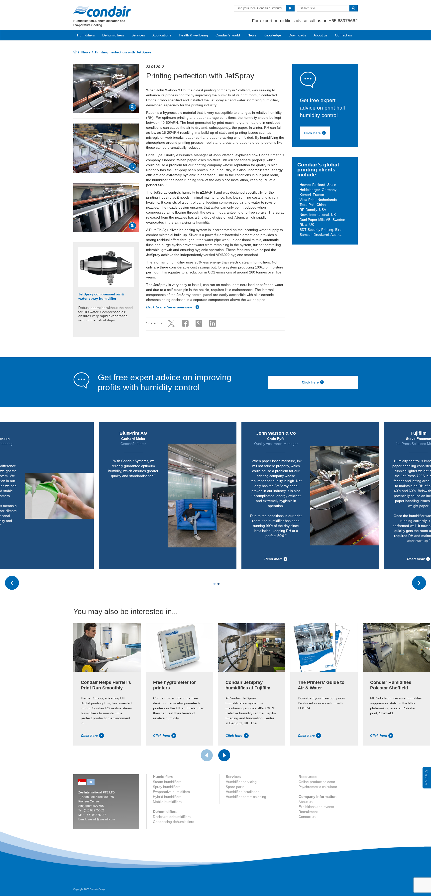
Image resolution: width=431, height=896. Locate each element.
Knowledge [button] (272, 35)
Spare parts (235, 787)
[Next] (224, 755)
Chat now (427, 777)
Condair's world (228, 35)
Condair (102, 11)
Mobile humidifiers (167, 802)
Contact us (343, 35)
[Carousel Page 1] (215, 584)
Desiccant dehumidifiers (172, 817)
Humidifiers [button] (86, 35)
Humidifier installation (242, 792)
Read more (273, 559)
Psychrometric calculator (318, 787)
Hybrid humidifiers (167, 797)
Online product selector (317, 782)
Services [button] (138, 35)
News (251, 35)
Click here (312, 133)
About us (320, 35)
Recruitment (308, 812)
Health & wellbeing (193, 35)
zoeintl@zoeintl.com (101, 819)
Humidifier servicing (241, 782)
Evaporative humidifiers (171, 792)
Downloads (297, 35)
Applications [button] (161, 35)
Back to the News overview (169, 307)
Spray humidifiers (166, 787)
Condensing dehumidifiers (173, 822)
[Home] (75, 52)
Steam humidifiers (167, 782)
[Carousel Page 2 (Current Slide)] (218, 584)
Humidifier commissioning (246, 797)
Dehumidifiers (113, 35)
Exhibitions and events (316, 807)
